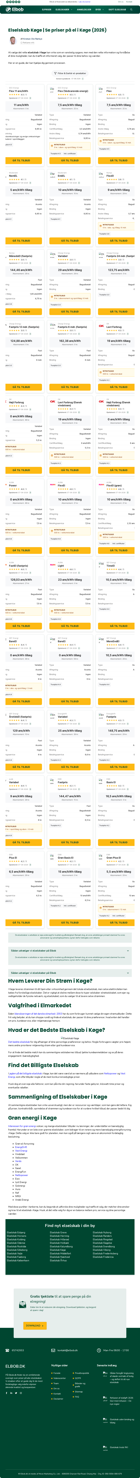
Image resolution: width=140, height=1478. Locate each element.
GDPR (78, 1378)
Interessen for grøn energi (22, 1126)
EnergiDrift (21, 1147)
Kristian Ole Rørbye (32, 39)
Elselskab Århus (58, 1260)
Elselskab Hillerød (59, 1239)
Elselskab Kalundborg (61, 1246)
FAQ (77, 1396)
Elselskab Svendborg (104, 1246)
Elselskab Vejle (14, 1253)
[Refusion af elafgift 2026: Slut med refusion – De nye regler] (105, 1407)
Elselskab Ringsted (102, 1239)
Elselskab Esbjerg (16, 1232)
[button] (131, 9)
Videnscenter (59, 1378)
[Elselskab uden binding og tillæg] (105, 1432)
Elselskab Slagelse (102, 1243)
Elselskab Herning (59, 1236)
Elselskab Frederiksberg (105, 1253)
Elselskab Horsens (16, 1236)
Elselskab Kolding (16, 1239)
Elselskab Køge (58, 1250)
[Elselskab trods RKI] (105, 1453)
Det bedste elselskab (19, 1042)
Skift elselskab (117, 9)
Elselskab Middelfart (60, 1253)
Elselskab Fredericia (103, 1257)
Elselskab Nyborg (102, 1232)
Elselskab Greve (58, 1232)
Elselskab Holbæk (59, 1243)
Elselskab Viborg (101, 1250)
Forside (56, 1373)
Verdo (18, 1161)
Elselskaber (62, 9)
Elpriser (46, 9)
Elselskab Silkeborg (17, 1250)
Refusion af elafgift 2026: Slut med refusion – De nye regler (121, 1401)
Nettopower (110, 1073)
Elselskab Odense (16, 1243)
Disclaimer (58, 1398)
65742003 (18, 1350)
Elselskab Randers (102, 1236)
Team (56, 1383)
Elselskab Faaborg (16, 1257)
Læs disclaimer (84, 2)
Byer (98, 9)
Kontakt (129, 2)
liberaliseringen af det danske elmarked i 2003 (38, 1013)
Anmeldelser (84, 9)
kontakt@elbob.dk (68, 1350)
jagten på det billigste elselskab (25, 1073)
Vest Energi (21, 1150)
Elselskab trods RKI (119, 1447)
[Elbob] (15, 9)
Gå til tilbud (21, 160)
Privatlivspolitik (82, 1373)
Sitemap (79, 1391)
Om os (120, 2)
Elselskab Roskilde (16, 1246)
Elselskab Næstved (60, 1257)
